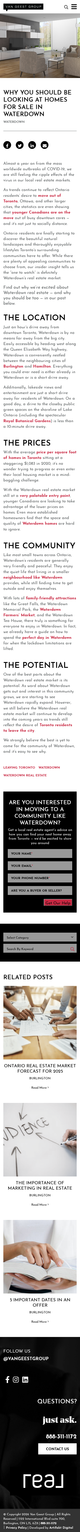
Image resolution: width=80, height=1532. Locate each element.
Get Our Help (58, 902)
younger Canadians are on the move (36, 214)
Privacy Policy (16, 1527)
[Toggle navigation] (72, 7)
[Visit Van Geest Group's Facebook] (7, 1379)
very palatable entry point (45, 495)
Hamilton (42, 365)
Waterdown (49, 767)
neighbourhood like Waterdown (32, 577)
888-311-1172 (61, 1435)
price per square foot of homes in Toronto (39, 454)
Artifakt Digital (61, 1527)
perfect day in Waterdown (47, 637)
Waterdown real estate (25, 775)
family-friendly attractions (51, 597)
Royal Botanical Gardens (27, 420)
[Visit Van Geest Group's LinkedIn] (25, 1379)
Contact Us (57, 1448)
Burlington (13, 365)
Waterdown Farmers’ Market (32, 611)
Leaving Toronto (19, 767)
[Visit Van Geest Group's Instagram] (16, 1379)
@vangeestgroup (26, 1358)
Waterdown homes (39, 523)
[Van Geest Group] (23, 5)
